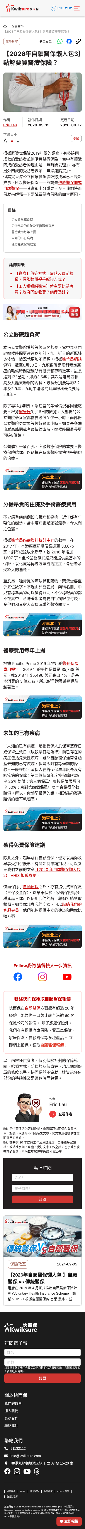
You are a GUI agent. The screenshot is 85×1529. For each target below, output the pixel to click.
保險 (76, 138)
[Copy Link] (78, 41)
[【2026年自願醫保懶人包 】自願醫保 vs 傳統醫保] (42, 1236)
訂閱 (42, 1378)
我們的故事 (13, 1403)
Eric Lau (10, 125)
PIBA (23, 1491)
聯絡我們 (11, 1426)
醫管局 (25, 411)
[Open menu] (77, 8)
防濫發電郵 (12, 1496)
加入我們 (11, 1411)
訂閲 (42, 1199)
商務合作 (11, 1418)
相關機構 (11, 1491)
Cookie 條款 (63, 1491)
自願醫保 (31, 887)
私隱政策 (48, 1491)
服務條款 (34, 1491)
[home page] (5, 26)
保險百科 (17, 26)
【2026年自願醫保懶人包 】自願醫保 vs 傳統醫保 (42, 1278)
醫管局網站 (72, 359)
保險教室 (12, 41)
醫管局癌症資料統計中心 (32, 540)
